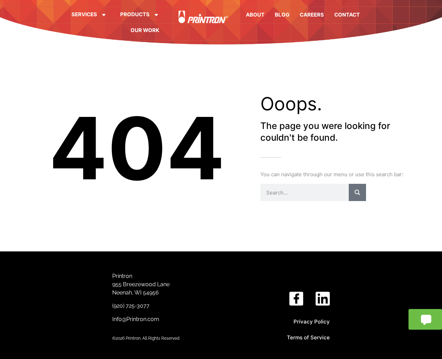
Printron (122, 276)
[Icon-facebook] (296, 299)
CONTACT (347, 14)
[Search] (357, 192)
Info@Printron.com (135, 319)
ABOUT (255, 14)
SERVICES (84, 14)
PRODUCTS (135, 14)
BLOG (282, 14)
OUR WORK (145, 30)
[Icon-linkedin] (323, 299)
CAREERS (312, 14)
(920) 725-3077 (131, 305)
